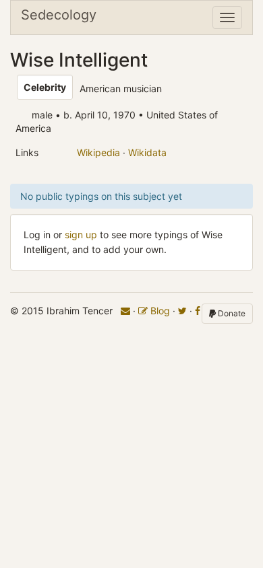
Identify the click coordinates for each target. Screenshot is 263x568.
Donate (230, 313)
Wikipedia (98, 152)
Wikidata (147, 152)
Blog (159, 310)
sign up (81, 234)
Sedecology (58, 15)
